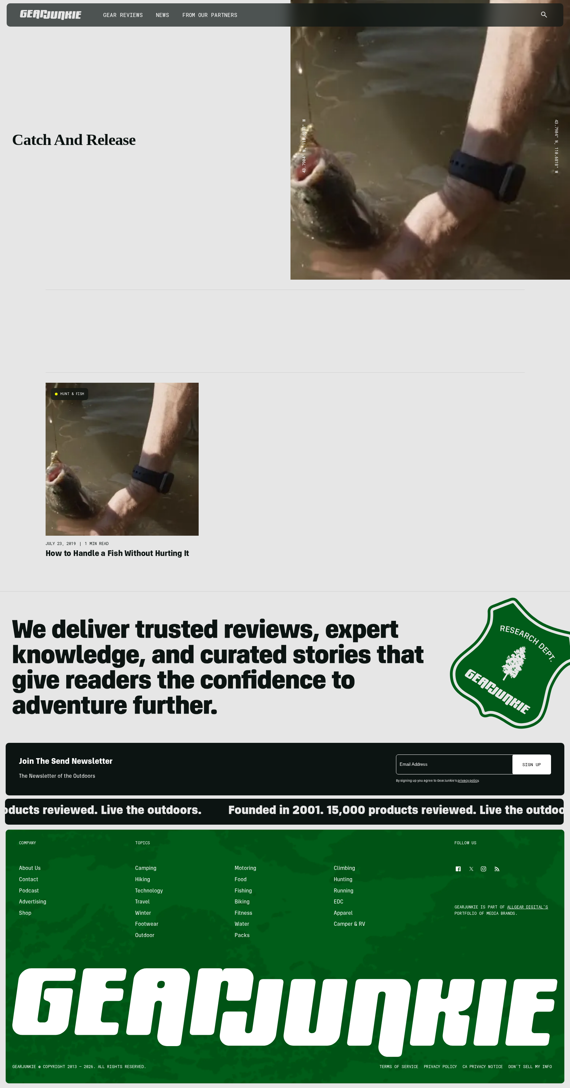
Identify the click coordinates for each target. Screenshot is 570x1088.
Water (242, 924)
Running (343, 890)
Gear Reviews (123, 14)
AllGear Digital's (527, 906)
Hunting (343, 879)
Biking (242, 902)
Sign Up (531, 764)
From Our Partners (209, 14)
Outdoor (144, 935)
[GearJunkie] (51, 15)
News (162, 14)
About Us (30, 868)
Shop (25, 913)
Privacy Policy (440, 1066)
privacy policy (468, 781)
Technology (149, 890)
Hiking (142, 879)
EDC (338, 902)
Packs (242, 935)
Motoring (245, 868)
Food (241, 879)
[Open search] (544, 15)
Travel (142, 902)
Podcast (29, 890)
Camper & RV (349, 924)
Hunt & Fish (72, 394)
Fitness (243, 913)
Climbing (344, 868)
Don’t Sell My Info (530, 1066)
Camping (145, 868)
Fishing (243, 890)
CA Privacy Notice (483, 1066)
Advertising (32, 902)
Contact (28, 879)
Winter (143, 913)
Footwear (146, 924)
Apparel (343, 913)
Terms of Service (398, 1066)
